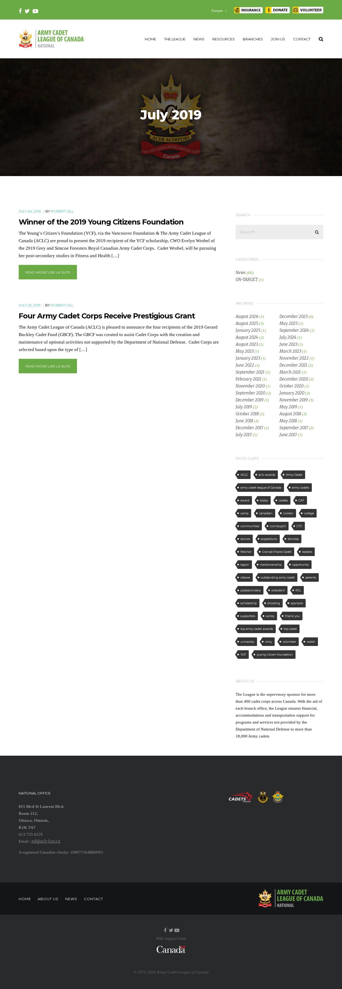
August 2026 (247, 316)
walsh (311, 642)
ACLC (244, 475)
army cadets (300, 487)
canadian (266, 513)
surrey (270, 616)
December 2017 (249, 427)
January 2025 (248, 330)
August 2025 (247, 323)
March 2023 (290, 351)
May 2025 (288, 323)
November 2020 (250, 386)
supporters (247, 616)
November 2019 (293, 399)
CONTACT (301, 39)
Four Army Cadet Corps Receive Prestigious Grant (107, 315)
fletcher (245, 552)
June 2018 (244, 420)
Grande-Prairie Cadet (277, 552)
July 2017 (244, 434)
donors (245, 539)
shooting (273, 603)
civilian (288, 513)
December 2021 (293, 365)
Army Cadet (294, 475)
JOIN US (278, 39)
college (309, 513)
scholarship (248, 603)
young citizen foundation (275, 654)
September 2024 (294, 330)
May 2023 (245, 351)
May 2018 (288, 420)
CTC (299, 526)
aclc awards (267, 475)
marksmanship (271, 564)
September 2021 (250, 372)
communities (249, 526)
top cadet (290, 629)
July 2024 (287, 337)
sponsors (297, 603)
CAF (301, 500)
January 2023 (248, 358)
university (247, 642)
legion (244, 564)
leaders (307, 552)
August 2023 (247, 344)
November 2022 (294, 358)
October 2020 (291, 386)
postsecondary (250, 590)
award (244, 500)
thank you (292, 616)
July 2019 (244, 406)
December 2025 (293, 316)
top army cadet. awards (256, 629)
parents (310, 577)
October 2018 (247, 413)
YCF (243, 654)
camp (244, 513)
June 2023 (288, 344)
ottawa (245, 577)
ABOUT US (48, 899)
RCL (298, 590)
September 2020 (250, 392)
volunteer (289, 642)
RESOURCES (223, 39)
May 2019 (288, 406)
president (278, 590)
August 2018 (290, 413)
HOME (150, 39)
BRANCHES (253, 39)
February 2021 (248, 379)
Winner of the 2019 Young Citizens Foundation (101, 222)
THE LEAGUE (174, 39)
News (241, 272)
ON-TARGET (247, 279)
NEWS (198, 39)
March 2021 (290, 372)
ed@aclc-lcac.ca (46, 841)
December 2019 (249, 399)
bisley (264, 500)
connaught (278, 526)
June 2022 (245, 365)
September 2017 (293, 427)
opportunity (300, 564)
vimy (268, 642)
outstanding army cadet (278, 577)
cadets (283, 500)
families (293, 539)
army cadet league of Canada (260, 487)
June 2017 (288, 434)
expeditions (269, 539)
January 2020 (291, 392)
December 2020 (293, 379)
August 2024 (247, 337)
